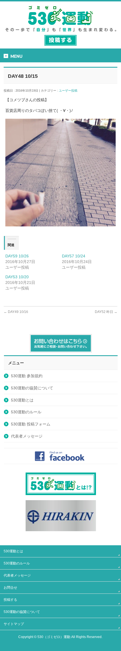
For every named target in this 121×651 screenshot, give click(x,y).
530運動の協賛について (32, 388)
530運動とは (22, 400)
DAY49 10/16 (16, 312)
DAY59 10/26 (17, 256)
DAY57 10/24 (73, 256)
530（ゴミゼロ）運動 (53, 637)
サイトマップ (14, 624)
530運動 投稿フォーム (30, 424)
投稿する (10, 600)
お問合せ (10, 588)
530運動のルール (26, 412)
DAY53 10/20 (17, 277)
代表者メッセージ (26, 436)
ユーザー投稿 (69, 90)
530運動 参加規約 (26, 376)
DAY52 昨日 (106, 312)
